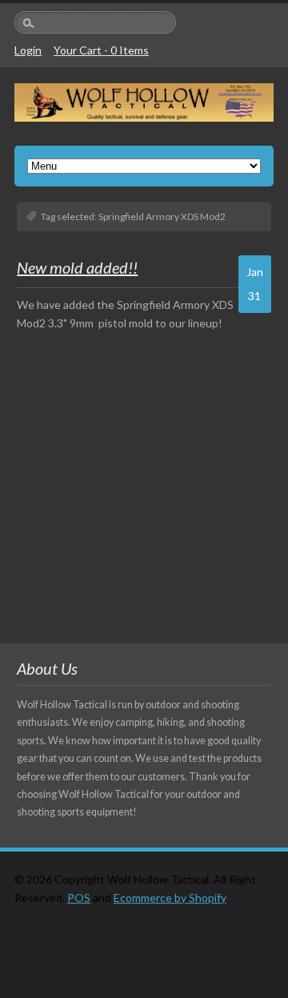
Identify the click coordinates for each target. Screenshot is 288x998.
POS (78, 897)
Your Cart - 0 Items (101, 50)
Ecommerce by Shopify (170, 897)
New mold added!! (77, 267)
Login (28, 50)
